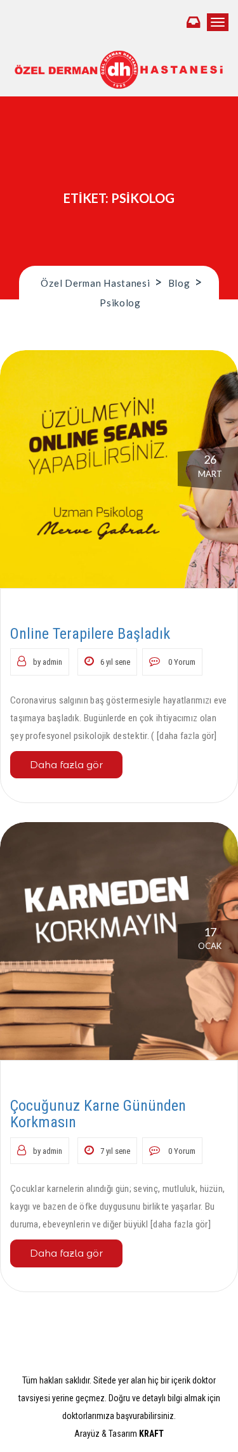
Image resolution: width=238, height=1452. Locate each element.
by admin (47, 662)
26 (210, 465)
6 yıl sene (115, 662)
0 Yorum (180, 662)
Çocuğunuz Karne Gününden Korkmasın (98, 1114)
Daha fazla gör (66, 765)
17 (209, 938)
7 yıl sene (115, 1151)
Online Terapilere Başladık (90, 634)
